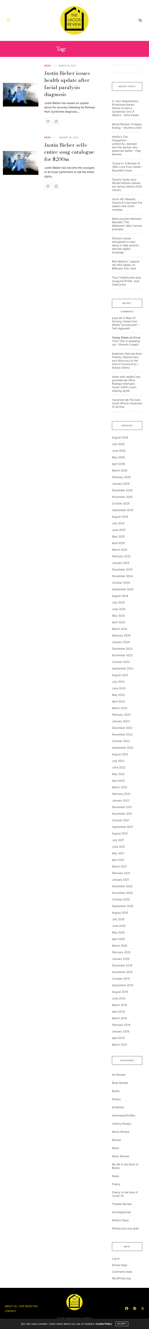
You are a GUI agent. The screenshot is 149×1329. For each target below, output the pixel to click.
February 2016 (121, 1024)
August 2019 (120, 991)
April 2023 (118, 701)
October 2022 (121, 741)
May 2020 (118, 932)
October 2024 (121, 582)
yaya (115, 317)
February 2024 (121, 635)
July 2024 (118, 602)
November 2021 (122, 813)
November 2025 (122, 496)
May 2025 (118, 536)
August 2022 (120, 754)
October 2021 (120, 820)
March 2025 (119, 549)
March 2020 (119, 945)
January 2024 (121, 642)
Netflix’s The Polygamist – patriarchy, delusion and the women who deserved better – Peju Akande (126, 145)
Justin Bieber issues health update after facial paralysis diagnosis (67, 83)
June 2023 (119, 688)
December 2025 (122, 490)
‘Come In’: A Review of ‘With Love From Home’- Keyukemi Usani (127, 167)
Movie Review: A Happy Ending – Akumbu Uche (127, 125)
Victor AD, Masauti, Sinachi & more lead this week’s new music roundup (127, 204)
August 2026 (120, 437)
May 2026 (118, 457)
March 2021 (119, 866)
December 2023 (122, 648)
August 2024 (120, 595)
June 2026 (119, 450)
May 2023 (118, 694)
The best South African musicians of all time (127, 403)
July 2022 (118, 760)
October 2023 (121, 661)
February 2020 (121, 952)
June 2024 (119, 609)
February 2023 (121, 714)
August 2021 (120, 833)
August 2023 (120, 675)
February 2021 (121, 873)
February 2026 (121, 477)
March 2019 (119, 1005)
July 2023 (118, 681)
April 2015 (118, 1038)
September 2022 (122, 747)
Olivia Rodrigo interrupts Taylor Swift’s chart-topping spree (124, 385)
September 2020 (122, 906)
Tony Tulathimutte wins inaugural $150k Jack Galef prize (126, 281)
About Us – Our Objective (21, 1306)
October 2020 (121, 899)
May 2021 (118, 853)
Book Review (120, 1082)
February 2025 (121, 556)
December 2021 (122, 807)
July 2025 (118, 523)
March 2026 (119, 470)
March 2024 (119, 628)
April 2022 (118, 780)
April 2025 (118, 543)
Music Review (120, 1156)
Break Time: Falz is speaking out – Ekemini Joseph (126, 341)
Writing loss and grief (125, 1228)
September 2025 (122, 510)
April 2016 (118, 1011)
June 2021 (118, 846)
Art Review (119, 1074)
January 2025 (121, 562)
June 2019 (118, 998)
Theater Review (122, 1204)
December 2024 (122, 569)
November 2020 (122, 892)
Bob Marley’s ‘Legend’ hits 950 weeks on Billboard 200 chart (126, 265)
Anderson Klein (121, 353)
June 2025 (119, 529)
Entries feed (119, 1265)
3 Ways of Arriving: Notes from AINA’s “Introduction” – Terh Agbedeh (126, 323)
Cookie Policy (103, 1323)
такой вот (118, 399)
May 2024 (118, 615)
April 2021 (118, 859)
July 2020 (118, 919)
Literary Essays (121, 1123)
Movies (116, 1139)
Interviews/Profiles (123, 1115)
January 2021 (120, 879)
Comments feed (122, 1271)
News (47, 66)
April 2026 (118, 463)
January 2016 (120, 1031)
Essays (116, 1099)
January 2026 (121, 483)
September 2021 (122, 826)
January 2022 (120, 800)
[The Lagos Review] (74, 20)
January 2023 (121, 721)
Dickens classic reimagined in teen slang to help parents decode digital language (125, 245)
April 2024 (118, 622)
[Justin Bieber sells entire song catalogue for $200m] (20, 163)
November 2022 (122, 734)
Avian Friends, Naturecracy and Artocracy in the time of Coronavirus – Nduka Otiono (127, 360)
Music (115, 1148)
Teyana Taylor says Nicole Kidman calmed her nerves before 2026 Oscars (127, 185)
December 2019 (122, 965)
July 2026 (118, 444)
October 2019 (121, 978)
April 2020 (118, 939)
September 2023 (122, 668)
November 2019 (122, 972)
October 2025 (121, 503)
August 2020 (120, 912)
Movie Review (120, 1131)
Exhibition (118, 1107)
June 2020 (119, 925)
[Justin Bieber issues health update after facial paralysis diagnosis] (20, 95)
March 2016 (119, 1018)
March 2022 (119, 787)
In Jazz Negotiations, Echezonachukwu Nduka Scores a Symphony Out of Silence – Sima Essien (125, 108)
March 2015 (119, 1044)
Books (116, 1091)
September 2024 (122, 589)
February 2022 (121, 793)
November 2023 (122, 655)
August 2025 (120, 516)
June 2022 (118, 767)
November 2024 (122, 576)
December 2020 (122, 886)
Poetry (116, 1184)
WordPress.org (121, 1278)
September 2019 (122, 985)
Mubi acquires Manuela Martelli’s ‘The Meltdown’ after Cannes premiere (127, 224)
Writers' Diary (120, 1220)
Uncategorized (121, 1212)
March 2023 (119, 708)
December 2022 (122, 727)
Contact (10, 1311)
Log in (116, 1258)
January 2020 (121, 958)
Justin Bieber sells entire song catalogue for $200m (69, 152)
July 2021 (118, 840)
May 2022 (118, 774)
